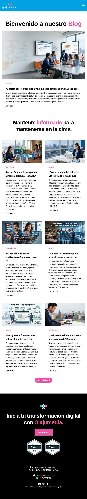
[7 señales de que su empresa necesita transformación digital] (65, 232)
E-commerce (11, 248)
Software (10, 167)
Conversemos (43, 432)
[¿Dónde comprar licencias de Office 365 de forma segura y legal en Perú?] (65, 151)
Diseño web (53, 330)
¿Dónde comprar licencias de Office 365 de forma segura (63, 174)
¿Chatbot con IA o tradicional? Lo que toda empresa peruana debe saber (42, 89)
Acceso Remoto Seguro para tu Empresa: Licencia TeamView (21, 174)
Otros (8, 84)
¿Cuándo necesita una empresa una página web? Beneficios (64, 337)
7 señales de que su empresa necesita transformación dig (63, 255)
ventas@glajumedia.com (45, 475)
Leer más (9, 106)
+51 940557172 (45, 478)
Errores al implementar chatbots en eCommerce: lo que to (22, 257)
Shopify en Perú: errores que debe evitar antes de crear (20, 337)
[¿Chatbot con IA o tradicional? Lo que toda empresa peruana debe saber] (43, 55)
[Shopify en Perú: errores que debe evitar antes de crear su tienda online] (22, 314)
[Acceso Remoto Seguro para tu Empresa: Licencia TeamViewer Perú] (22, 151)
